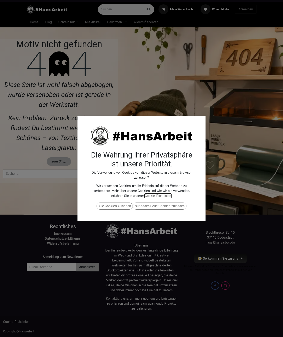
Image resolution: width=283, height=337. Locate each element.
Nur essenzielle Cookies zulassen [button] (160, 206)
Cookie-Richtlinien (158, 196)
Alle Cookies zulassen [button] (114, 206)
